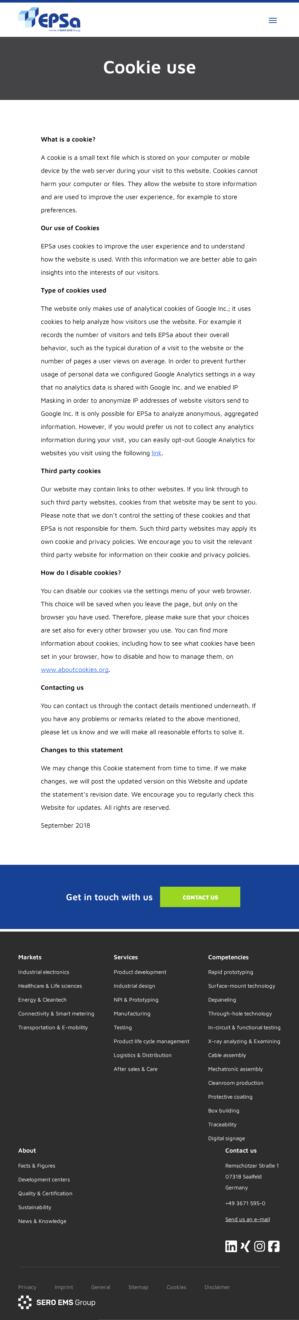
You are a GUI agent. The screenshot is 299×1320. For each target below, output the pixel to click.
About (27, 1150)
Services (126, 957)
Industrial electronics (43, 972)
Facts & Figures (36, 1165)
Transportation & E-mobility (53, 1027)
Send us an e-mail (247, 1219)
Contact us (200, 897)
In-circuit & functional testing (244, 1027)
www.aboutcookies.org (75, 669)
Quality (27, 1193)
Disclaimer (217, 1287)
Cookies (176, 1287)
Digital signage (226, 1138)
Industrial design (134, 986)
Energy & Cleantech (42, 999)
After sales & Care (136, 1069)
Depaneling (222, 999)
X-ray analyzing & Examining (244, 1041)
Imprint (64, 1287)
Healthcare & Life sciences (50, 986)
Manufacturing (132, 1013)
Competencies (228, 957)
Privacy (27, 1287)
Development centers (44, 1179)
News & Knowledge (42, 1221)
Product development (140, 972)
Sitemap (138, 1287)
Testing (123, 1027)
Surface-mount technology (241, 986)
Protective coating (230, 1096)
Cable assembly (227, 1055)
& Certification (54, 1193)
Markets (30, 957)
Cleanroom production (236, 1083)
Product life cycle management (151, 1041)
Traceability (222, 1124)
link (157, 453)
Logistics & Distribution (143, 1055)
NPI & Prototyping (136, 999)
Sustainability (34, 1207)
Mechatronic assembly (235, 1069)
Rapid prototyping (230, 972)
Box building (224, 1110)
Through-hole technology (240, 1013)
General (100, 1287)
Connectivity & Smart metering (56, 1013)
